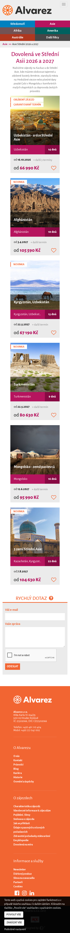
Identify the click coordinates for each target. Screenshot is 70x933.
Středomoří (17, 23)
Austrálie (17, 37)
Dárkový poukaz (22, 873)
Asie (52, 23)
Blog (16, 768)
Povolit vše (13, 914)
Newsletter (19, 869)
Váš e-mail (11, 609)
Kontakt (17, 760)
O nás (16, 756)
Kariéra (17, 773)
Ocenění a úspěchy (23, 781)
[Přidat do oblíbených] (53, 168)
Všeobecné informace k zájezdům (32, 810)
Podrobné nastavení (15, 929)
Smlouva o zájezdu (23, 819)
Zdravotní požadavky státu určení (31, 836)
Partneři (18, 882)
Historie (17, 777)
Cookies (18, 886)
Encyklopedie (21, 840)
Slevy (27, 814)
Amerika (52, 30)
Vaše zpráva (12, 624)
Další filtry (52, 37)
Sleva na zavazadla (23, 878)
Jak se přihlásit (21, 823)
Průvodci (18, 764)
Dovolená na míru (23, 844)
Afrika (17, 30)
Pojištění (18, 814)
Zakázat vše (14, 922)
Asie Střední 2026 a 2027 (25, 44)
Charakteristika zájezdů (26, 806)
